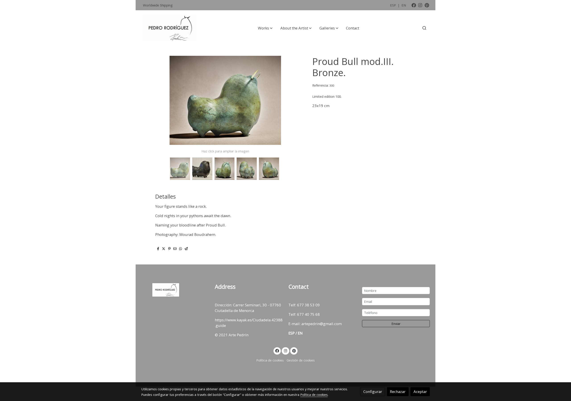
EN (403, 5)
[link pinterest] (427, 5)
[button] (265, 28)
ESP (393, 5)
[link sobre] (175, 290)
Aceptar (420, 391)
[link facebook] (414, 5)
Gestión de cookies (301, 360)
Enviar (396, 323)
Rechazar (397, 391)
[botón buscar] (424, 28)
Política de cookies (270, 360)
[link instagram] (420, 5)
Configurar (372, 391)
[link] (170, 28)
